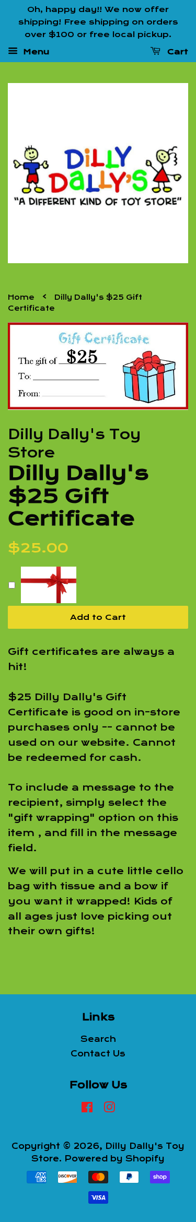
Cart (176, 51)
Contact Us (98, 1054)
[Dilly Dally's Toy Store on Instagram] (109, 1109)
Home (21, 297)
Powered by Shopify (114, 1159)
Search (98, 1039)
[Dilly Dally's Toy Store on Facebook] (87, 1109)
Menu (34, 51)
